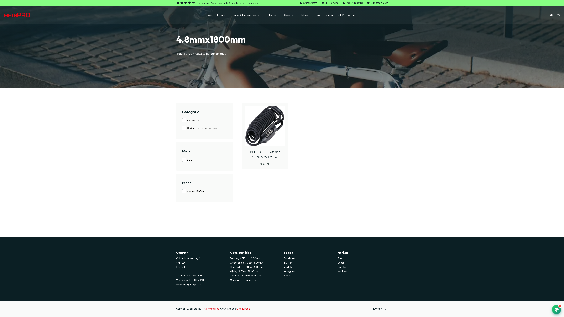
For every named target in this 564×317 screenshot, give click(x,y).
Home (210, 14)
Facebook (289, 258)
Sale (318, 14)
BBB (189, 159)
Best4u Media (243, 308)
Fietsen (221, 14)
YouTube (288, 266)
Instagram (289, 271)
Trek (340, 258)
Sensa (341, 262)
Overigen (289, 14)
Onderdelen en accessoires (247, 14)
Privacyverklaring (211, 308)
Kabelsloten (193, 120)
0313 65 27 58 (194, 275)
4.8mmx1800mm (196, 191)
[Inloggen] (551, 15)
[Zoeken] (545, 15)
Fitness (305, 14)
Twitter (288, 262)
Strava (287, 275)
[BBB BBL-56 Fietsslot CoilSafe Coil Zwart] (265, 126)
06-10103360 (196, 279)
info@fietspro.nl (192, 284)
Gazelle (342, 266)
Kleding (273, 14)
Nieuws (329, 14)
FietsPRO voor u (346, 14)
